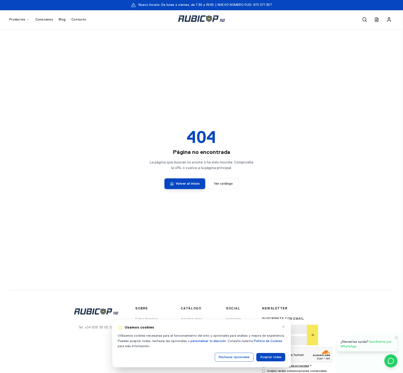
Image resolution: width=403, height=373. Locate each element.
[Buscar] (364, 19)
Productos (17, 19)
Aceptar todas (270, 357)
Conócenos (44, 19)
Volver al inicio (188, 183)
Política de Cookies (268, 341)
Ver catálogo (223, 183)
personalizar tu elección (208, 341)
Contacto (78, 19)
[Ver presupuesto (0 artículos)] (376, 19)
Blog (62, 19)
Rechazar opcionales (234, 357)
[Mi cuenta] (389, 19)
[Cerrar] (283, 327)
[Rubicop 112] (201, 19)
